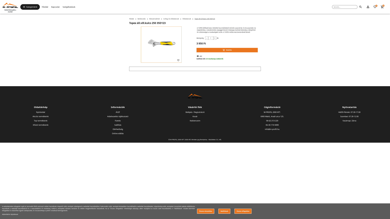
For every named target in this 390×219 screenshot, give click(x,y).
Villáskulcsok (187, 19)
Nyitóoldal (40, 112)
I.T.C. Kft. (219, 139)
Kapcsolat (55, 7)
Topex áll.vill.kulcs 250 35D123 (205, 19)
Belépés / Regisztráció (195, 112)
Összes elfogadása (243, 211)
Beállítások (224, 211)
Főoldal (45, 7)
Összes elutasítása (205, 211)
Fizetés (118, 120)
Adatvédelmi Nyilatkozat (10, 214)
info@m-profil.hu (272, 129)
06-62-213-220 (272, 120)
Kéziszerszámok (154, 19)
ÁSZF (118, 112)
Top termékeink (40, 120)
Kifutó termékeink (40, 125)
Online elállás (118, 133)
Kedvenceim (195, 120)
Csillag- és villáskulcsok (171, 19)
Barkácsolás (142, 19)
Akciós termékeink (41, 116)
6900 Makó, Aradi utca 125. (272, 116)
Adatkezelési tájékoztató (117, 116)
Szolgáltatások (69, 7)
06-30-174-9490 (272, 125)
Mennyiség (200, 38)
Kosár (195, 116)
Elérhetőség (118, 129)
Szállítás (117, 125)
